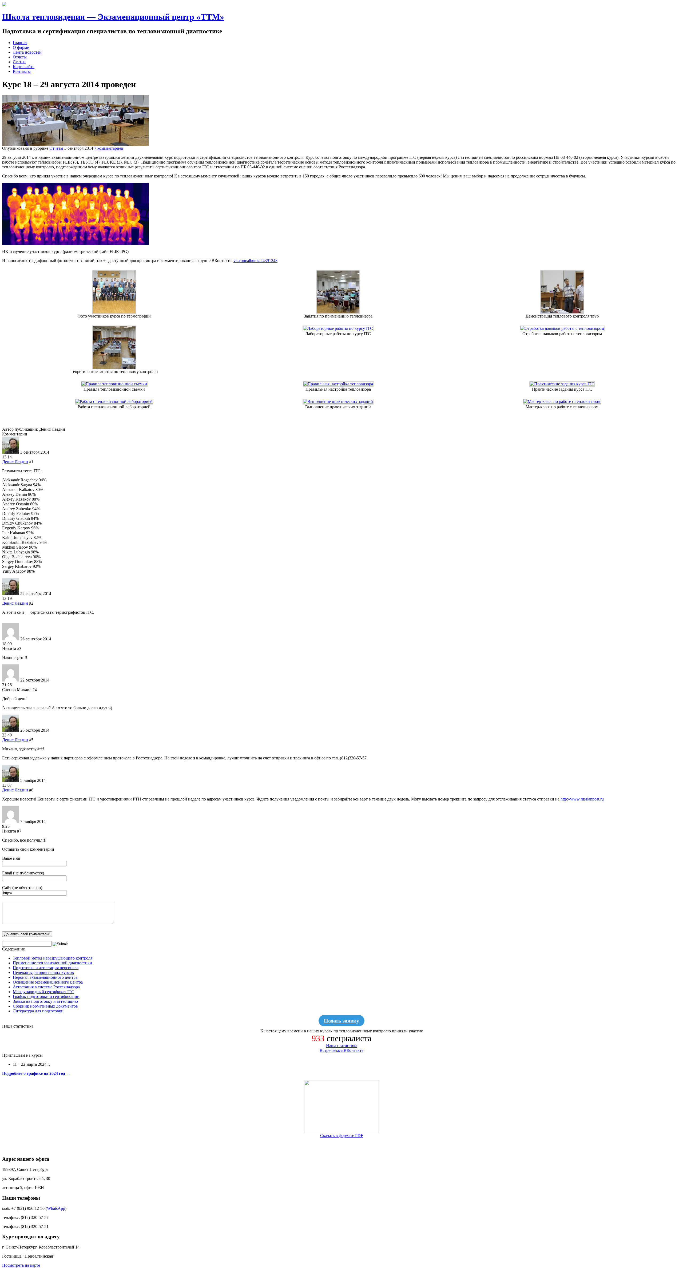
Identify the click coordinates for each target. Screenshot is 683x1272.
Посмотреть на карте (21, 1265)
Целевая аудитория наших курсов (43, 972)
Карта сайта (23, 66)
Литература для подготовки (38, 1011)
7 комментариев (108, 148)
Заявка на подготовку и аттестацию (45, 1001)
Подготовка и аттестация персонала (45, 967)
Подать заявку (341, 1021)
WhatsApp (56, 1208)
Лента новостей (27, 52)
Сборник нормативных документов (45, 1006)
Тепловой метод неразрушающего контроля (52, 958)
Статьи (19, 62)
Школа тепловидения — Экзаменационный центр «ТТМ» (113, 17)
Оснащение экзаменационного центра (48, 982)
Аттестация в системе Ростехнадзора (46, 987)
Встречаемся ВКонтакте (341, 1050)
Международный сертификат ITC (43, 991)
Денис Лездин (15, 461)
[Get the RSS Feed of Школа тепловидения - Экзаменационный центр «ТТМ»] (4, 5)
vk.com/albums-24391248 (255, 260)
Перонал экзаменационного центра (45, 977)
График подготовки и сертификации (46, 996)
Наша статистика (341, 1045)
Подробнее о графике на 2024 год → (36, 1073)
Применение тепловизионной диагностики (52, 963)
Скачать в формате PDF (341, 1135)
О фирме (21, 47)
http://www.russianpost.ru (582, 799)
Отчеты (20, 57)
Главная (20, 42)
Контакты (22, 71)
